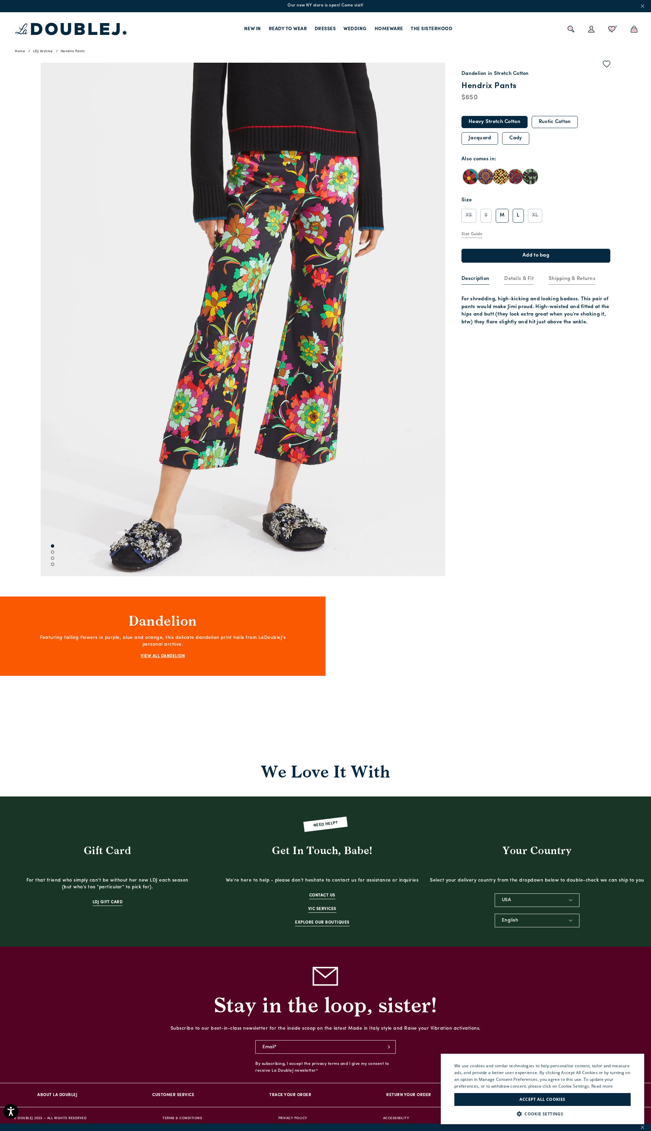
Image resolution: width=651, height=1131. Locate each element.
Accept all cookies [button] (542, 1099)
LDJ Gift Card (108, 902)
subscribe (389, 1047)
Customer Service (173, 1095)
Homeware (389, 29)
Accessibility (396, 1118)
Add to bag (535, 255)
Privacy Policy (292, 1118)
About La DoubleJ (57, 1095)
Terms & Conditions (182, 1118)
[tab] (475, 279)
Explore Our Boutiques (322, 923)
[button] (542, 1113)
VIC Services (322, 909)
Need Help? (325, 824)
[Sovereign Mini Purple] (485, 176)
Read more (602, 1086)
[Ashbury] (470, 176)
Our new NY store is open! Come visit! (325, 5)
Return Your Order (408, 1095)
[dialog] (542, 1089)
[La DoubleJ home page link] (71, 29)
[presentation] (475, 279)
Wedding (355, 29)
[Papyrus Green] (530, 176)
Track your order (290, 1095)
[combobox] (537, 900)
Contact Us (322, 895)
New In (252, 29)
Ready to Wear (288, 29)
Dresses (325, 29)
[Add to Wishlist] (607, 65)
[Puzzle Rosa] (500, 176)
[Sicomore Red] (515, 176)
